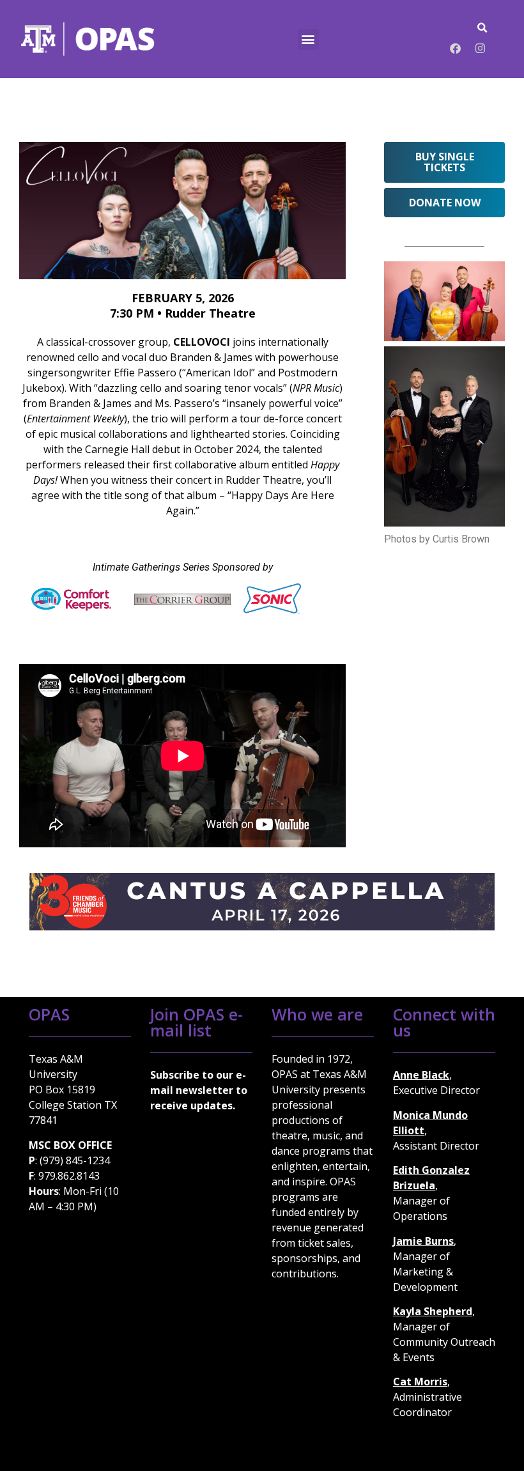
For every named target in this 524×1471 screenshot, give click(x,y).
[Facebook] (455, 48)
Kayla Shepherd (432, 1311)
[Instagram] (480, 48)
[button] (308, 39)
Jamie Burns (423, 1241)
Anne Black (421, 1075)
